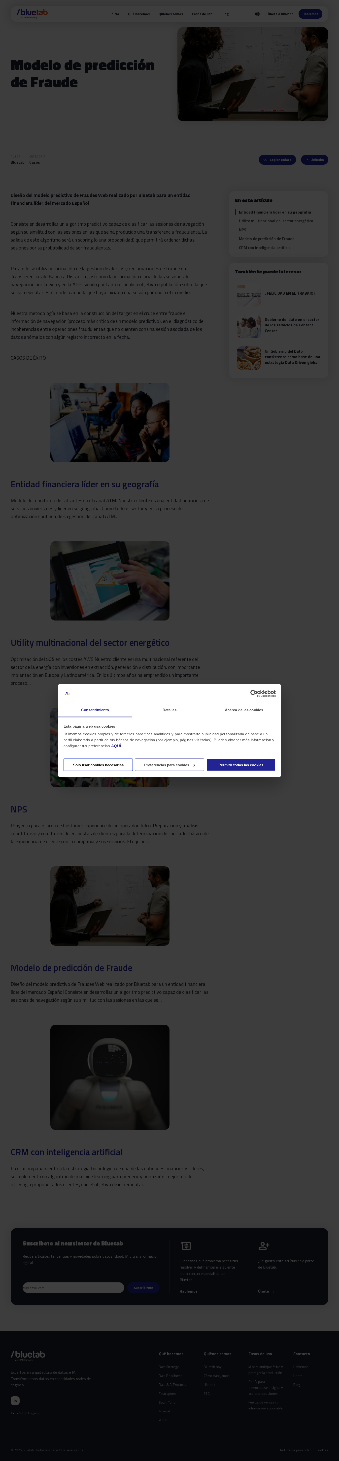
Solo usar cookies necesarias (98, 765)
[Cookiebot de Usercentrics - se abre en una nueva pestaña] (254, 693)
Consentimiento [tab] (95, 710)
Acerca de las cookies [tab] (244, 710)
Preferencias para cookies (166, 765)
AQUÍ (116, 746)
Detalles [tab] (170, 710)
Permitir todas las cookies (240, 765)
